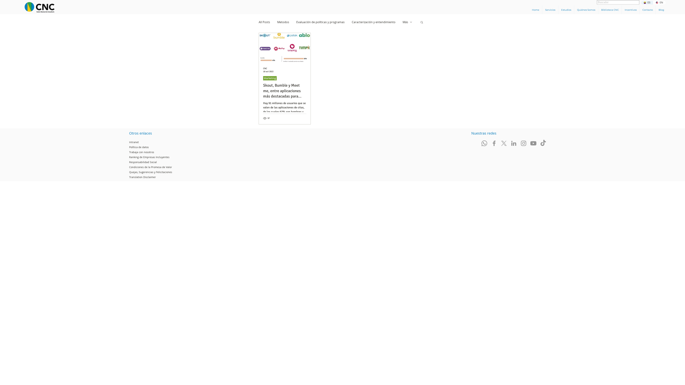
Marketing (270, 78)
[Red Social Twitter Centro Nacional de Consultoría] (504, 143)
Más (405, 22)
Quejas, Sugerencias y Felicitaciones (150, 172)
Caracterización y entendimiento (373, 22)
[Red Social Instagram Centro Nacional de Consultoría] (523, 143)
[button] (550, 9)
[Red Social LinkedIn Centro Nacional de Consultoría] (513, 143)
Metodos (283, 22)
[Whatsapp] (484, 143)
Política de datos (139, 147)
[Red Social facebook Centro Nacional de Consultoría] (494, 143)
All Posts (264, 22)
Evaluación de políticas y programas (320, 22)
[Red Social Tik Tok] (543, 143)
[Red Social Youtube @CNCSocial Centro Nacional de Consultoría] (533, 143)
